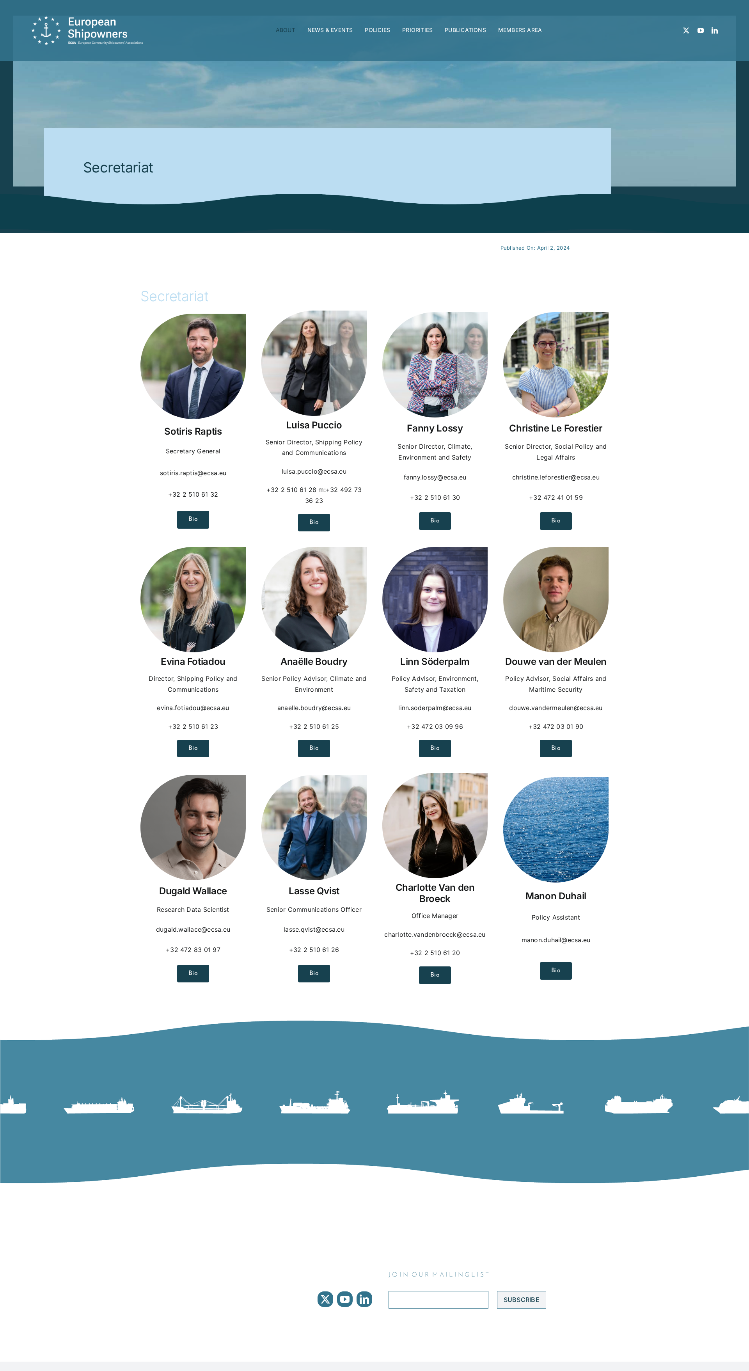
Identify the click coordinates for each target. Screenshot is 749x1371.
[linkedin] (715, 30)
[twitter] (686, 30)
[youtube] (701, 30)
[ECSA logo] (89, 19)
